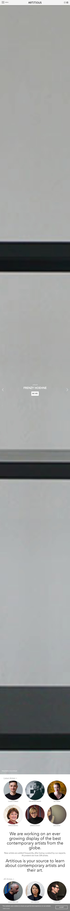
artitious (35, 2)
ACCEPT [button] (61, 907)
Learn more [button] (6, 908)
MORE (35, 393)
